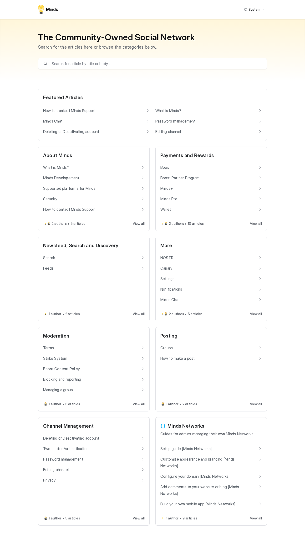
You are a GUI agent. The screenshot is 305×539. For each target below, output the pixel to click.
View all (139, 223)
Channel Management (68, 426)
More (166, 245)
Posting (168, 336)
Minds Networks (186, 426)
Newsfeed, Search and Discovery (80, 245)
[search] (156, 63)
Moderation (56, 336)
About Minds (57, 155)
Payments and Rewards (187, 155)
